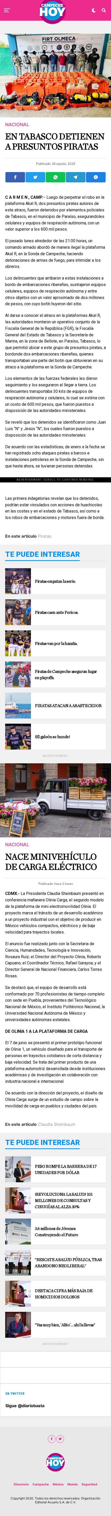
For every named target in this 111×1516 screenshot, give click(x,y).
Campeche (41, 1484)
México (58, 1484)
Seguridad (89, 1484)
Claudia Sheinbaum (56, 1124)
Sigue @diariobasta (24, 1405)
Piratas (44, 536)
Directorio (21, 1484)
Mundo (72, 1484)
